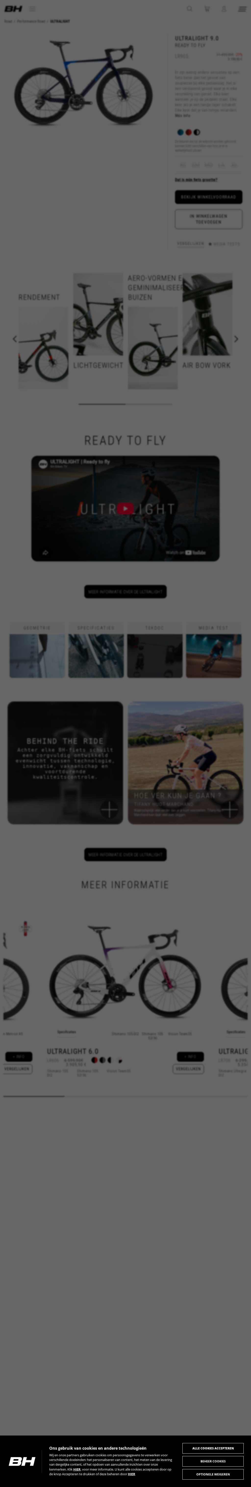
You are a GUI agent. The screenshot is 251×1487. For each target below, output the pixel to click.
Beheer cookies (213, 1461)
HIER (77, 1469)
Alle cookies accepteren (213, 1448)
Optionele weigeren (213, 1474)
